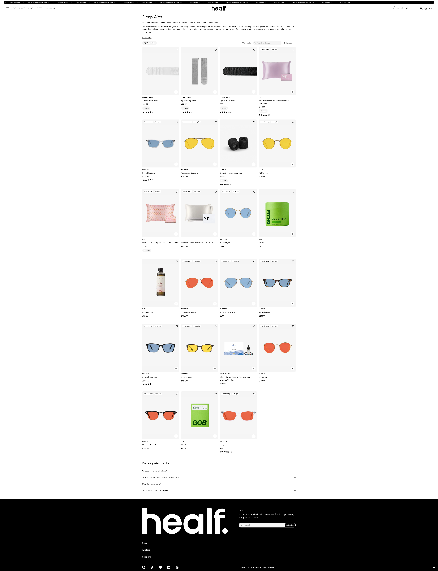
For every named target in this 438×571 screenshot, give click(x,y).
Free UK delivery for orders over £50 (27, 2)
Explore (146, 549)
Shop (145, 542)
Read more (146, 37)
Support (146, 556)
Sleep (39, 8)
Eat (14, 8)
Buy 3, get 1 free (69, 2)
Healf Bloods (51, 8)
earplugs (172, 29)
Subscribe (290, 525)
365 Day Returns (51, 2)
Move (22, 8)
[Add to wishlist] (177, 49)
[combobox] (289, 43)
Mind (30, 8)
